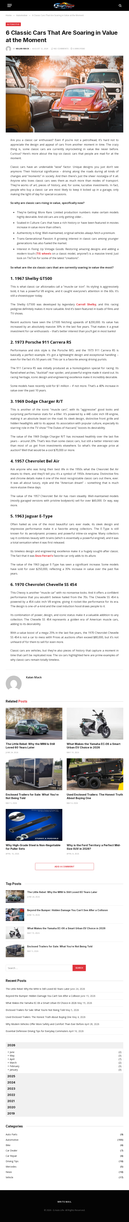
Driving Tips (12, 1161)
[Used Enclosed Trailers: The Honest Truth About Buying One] (95, 774)
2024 (11, 1082)
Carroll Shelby (86, 304)
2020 (11, 1107)
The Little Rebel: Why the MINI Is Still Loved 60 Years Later (30, 745)
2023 (11, 1088)
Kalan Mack (22, 48)
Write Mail (64, 1201)
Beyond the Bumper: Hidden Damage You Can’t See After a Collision (67, 910)
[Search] (120, 5)
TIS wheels (43, 253)
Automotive (13, 24)
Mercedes (11, 1166)
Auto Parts (11, 1134)
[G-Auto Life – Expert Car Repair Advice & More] (64, 5)
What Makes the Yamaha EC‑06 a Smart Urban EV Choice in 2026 (93, 745)
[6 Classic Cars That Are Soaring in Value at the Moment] (64, 94)
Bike (8, 1145)
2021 (11, 1101)
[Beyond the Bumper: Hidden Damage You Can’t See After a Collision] (15, 914)
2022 (11, 1095)
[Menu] (9, 5)
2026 (11, 1045)
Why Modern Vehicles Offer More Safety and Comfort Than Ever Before (45, 1024)
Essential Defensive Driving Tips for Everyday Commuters (37, 1031)
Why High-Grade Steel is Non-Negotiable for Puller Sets (33, 847)
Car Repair (11, 1155)
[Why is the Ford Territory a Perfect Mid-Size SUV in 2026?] (95, 825)
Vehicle (9, 1177)
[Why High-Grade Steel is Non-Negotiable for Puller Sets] (34, 825)
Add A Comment (64, 866)
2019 (11, 1113)
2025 (11, 1076)
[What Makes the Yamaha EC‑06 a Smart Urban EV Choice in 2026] (95, 724)
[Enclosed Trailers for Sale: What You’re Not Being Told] (34, 774)
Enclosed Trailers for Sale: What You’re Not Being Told (32, 796)
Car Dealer (11, 1150)
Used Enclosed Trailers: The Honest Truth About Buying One (95, 796)
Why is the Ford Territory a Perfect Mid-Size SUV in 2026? (94, 847)
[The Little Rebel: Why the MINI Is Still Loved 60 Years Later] (34, 724)
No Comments (61, 48)
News (9, 1172)
